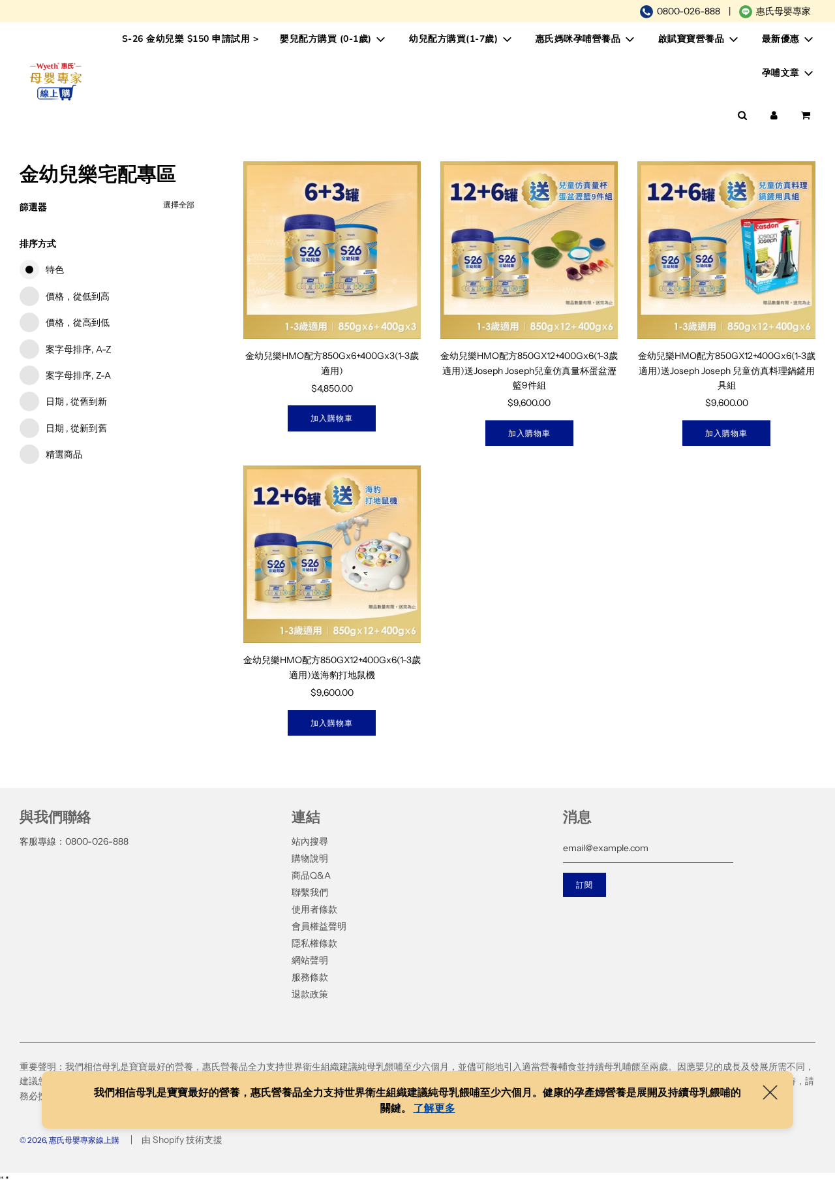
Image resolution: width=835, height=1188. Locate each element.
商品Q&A (311, 875)
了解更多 (434, 1107)
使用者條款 (314, 909)
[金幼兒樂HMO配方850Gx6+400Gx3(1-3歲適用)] (332, 250)
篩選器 (33, 207)
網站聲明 (310, 960)
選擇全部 (178, 205)
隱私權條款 (314, 943)
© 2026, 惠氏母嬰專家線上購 (69, 1140)
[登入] (774, 115)
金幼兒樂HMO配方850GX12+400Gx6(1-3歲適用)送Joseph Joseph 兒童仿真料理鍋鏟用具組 (726, 370)
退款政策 (310, 994)
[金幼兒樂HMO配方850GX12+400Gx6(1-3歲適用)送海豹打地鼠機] (332, 554)
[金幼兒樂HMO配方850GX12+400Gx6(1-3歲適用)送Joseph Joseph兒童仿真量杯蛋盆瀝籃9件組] (529, 250)
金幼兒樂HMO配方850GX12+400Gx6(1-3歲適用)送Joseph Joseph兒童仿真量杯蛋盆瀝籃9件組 (529, 370)
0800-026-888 (688, 11)
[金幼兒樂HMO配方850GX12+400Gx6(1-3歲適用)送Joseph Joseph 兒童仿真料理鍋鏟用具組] (726, 250)
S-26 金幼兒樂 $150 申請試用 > (190, 39)
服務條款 (310, 977)
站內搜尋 (310, 841)
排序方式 (38, 243)
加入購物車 (332, 418)
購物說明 (310, 858)
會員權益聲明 (319, 926)
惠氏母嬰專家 (783, 11)
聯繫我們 (310, 892)
